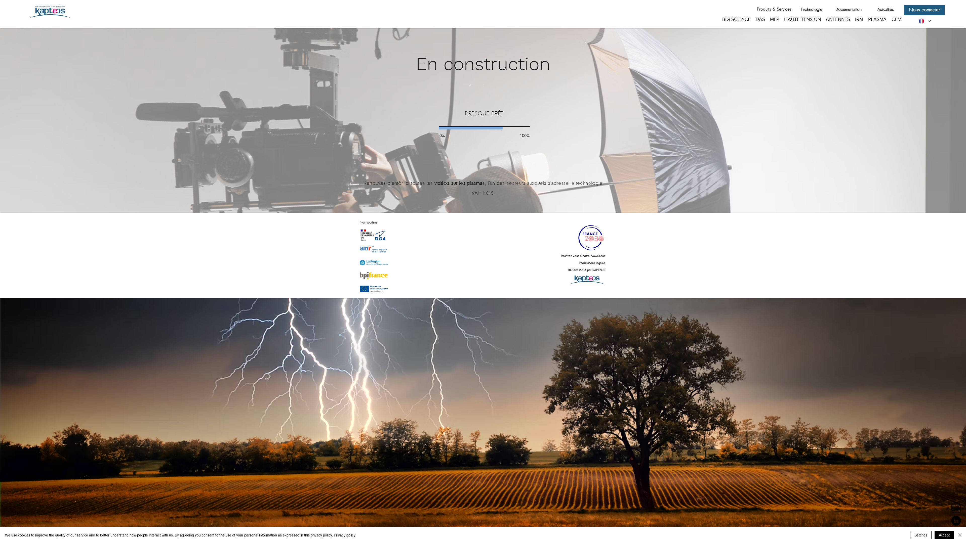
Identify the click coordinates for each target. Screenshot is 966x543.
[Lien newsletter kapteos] (956, 508)
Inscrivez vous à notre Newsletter (583, 256)
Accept (944, 534)
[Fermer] (960, 535)
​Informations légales (592, 263)
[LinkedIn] (956, 521)
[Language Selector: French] (924, 21)
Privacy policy (344, 534)
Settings (920, 534)
